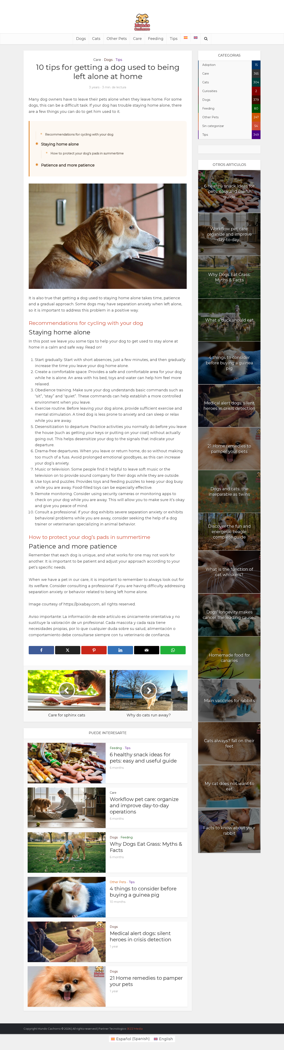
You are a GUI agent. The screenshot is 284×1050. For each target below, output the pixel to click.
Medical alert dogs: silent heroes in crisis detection (140, 936)
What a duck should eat (229, 320)
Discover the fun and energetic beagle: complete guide (229, 532)
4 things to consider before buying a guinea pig (143, 892)
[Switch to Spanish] (186, 37)
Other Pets (117, 38)
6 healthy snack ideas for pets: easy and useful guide (143, 758)
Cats (96, 38)
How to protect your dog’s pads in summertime (87, 153)
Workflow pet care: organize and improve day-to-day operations (144, 805)
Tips (174, 38)
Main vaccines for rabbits (229, 700)
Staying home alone (60, 144)
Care (137, 38)
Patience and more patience (68, 165)
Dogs (81, 38)
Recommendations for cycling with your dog (79, 134)
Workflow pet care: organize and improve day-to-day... (229, 234)
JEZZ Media (135, 1028)
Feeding (155, 38)
